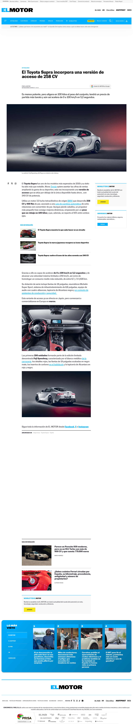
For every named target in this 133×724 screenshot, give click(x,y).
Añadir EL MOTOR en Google (102, 86)
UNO (57, 718)
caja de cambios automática (68, 203)
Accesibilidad (52, 700)
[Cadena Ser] (129, 10)
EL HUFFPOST (12, 641)
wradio (63, 718)
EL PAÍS (10, 646)
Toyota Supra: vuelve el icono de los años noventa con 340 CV (63, 255)
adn (95, 715)
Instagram (84, 426)
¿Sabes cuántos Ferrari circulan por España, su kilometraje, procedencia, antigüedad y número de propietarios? (73, 575)
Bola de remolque (96, 1)
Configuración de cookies (29, 700)
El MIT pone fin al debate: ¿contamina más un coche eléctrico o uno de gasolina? (114, 657)
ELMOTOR (11, 635)
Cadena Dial (78, 718)
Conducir (34, 20)
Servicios (91, 21)
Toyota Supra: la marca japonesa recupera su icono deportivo (63, 243)
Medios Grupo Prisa (24, 721)
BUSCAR (103, 224)
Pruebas (42, 20)
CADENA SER (11, 658)
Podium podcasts (62, 721)
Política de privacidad (15, 700)
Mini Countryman (33, 1)
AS (9, 652)
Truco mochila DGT (62, 1)
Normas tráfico (14, 1)
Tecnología (59, 20)
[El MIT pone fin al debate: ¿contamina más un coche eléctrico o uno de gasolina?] (115, 649)
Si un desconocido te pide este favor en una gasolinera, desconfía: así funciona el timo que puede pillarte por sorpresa (43, 658)
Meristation (98, 721)
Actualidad (14, 20)
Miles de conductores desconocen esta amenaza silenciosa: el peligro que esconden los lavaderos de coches (67, 658)
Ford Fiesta (73, 1)
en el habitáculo (56, 364)
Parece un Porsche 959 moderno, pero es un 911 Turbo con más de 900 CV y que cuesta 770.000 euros (72, 549)
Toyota (54, 186)
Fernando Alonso (108, 1)
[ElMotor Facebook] (71, 701)
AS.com (89, 715)
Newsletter (73, 21)
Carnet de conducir (84, 1)
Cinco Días (71, 718)
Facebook (69, 426)
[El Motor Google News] (82, 701)
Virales (50, 20)
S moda (79, 721)
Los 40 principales (53, 715)
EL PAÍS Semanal (86, 718)
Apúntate (29, 609)
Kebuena (101, 718)
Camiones (23, 1)
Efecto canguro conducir (47, 1)
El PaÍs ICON (71, 721)
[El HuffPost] (121, 10)
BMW (70, 200)
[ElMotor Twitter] (74, 701)
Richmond (41, 721)
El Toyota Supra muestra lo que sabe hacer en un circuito (61, 230)
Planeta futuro (94, 718)
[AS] (103, 10)
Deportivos (36, 433)
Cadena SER (82, 715)
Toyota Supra (45, 433)
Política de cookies (43, 700)
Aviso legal (5, 700)
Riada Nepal (118, 1)
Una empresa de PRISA (24, 717)
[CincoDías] (110, 10)
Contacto (60, 700)
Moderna (51, 721)
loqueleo (88, 721)
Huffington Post (45, 718)
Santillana (62, 715)
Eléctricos (24, 20)
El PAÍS (42, 715)
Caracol (103, 715)
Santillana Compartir (73, 715)
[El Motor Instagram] (77, 701)
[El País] (98, 10)
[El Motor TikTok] (79, 701)
